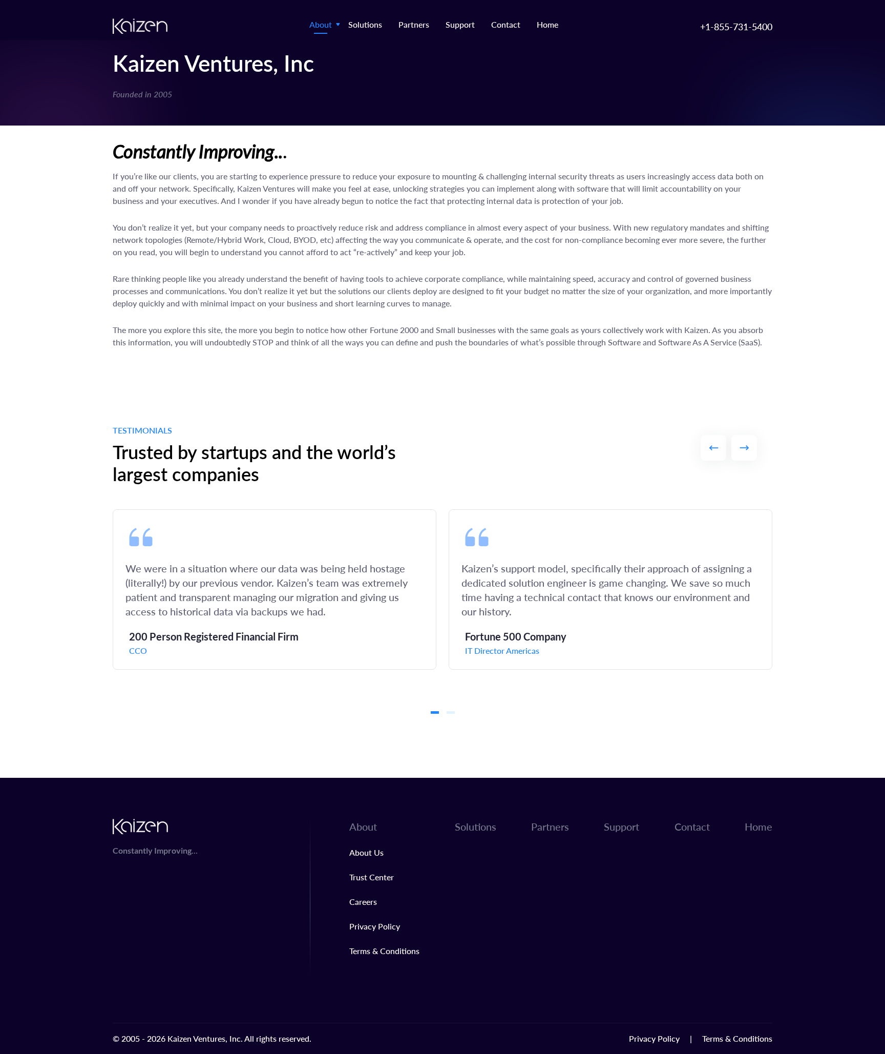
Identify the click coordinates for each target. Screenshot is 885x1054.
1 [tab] (435, 712)
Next (744, 448)
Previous (713, 448)
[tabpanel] (274, 589)
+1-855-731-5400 (736, 26)
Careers (363, 901)
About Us (366, 852)
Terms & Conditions (384, 950)
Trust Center (371, 877)
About (320, 24)
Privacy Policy (374, 926)
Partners (413, 24)
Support (460, 24)
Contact (505, 24)
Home (547, 24)
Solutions (365, 24)
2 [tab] (451, 712)
